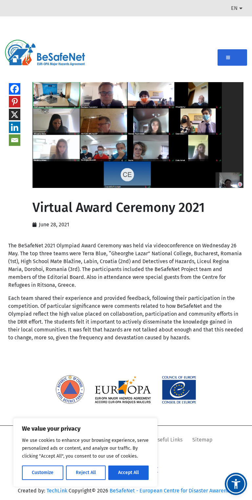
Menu (232, 57)
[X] (14, 114)
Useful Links (168, 440)
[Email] (14, 140)
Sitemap (202, 440)
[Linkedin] (14, 127)
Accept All (128, 472)
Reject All (86, 472)
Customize (42, 472)
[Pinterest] (14, 101)
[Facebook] (14, 89)
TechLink (57, 491)
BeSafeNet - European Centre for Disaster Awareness (172, 491)
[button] (235, 483)
